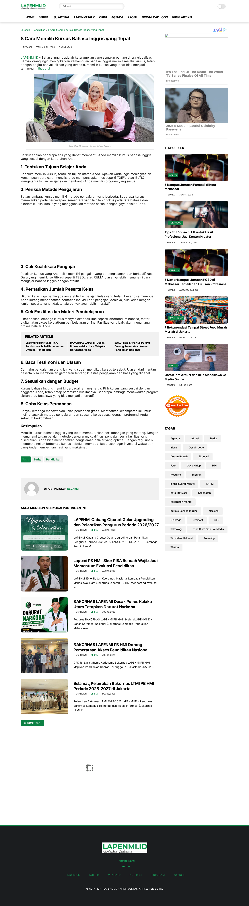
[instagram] (220, 17)
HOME (30, 17)
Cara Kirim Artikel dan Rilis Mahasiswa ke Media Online (195, 377)
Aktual (195, 438)
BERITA (43, 17)
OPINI (103, 17)
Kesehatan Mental (181, 501)
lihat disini (45, 68)
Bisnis (174, 447)
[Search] (121, 6)
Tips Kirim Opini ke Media (208, 529)
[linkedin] (53, 469)
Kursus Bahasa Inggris (184, 510)
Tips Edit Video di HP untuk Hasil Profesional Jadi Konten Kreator (189, 234)
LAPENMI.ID (29, 57)
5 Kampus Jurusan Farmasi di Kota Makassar (190, 187)
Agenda (175, 438)
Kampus (174, 270)
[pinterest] (215, 17)
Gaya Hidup (176, 318)
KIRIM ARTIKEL (182, 17)
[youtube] (226, 17)
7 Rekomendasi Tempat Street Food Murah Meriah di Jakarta (196, 330)
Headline (175, 474)
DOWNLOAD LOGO (155, 17)
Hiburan (196, 474)
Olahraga (175, 519)
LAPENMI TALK (84, 17)
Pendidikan (39, 29)
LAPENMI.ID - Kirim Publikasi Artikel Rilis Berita (133, 888)
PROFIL (132, 17)
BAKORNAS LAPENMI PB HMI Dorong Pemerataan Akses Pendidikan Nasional (132, 346)
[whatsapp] (209, 17)
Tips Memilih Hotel (181, 538)
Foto (173, 465)
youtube (179, 874)
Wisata (174, 547)
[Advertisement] (90, 234)
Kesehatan (204, 492)
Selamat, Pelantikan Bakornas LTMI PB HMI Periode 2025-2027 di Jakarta (113, 686)
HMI (214, 465)
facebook (73, 874)
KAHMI (210, 483)
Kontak (126, 866)
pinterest (135, 874)
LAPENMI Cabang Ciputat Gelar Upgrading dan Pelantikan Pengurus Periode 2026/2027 (116, 522)
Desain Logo (196, 447)
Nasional (214, 510)
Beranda (25, 29)
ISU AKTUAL (61, 17)
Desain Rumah (179, 456)
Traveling (209, 538)
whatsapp (114, 874)
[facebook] (197, 17)
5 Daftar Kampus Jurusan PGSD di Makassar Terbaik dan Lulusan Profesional (196, 282)
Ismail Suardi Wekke (182, 483)
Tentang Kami (126, 861)
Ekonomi (204, 456)
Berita (38, 459)
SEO (216, 519)
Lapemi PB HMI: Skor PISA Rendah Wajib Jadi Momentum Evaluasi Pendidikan (45, 346)
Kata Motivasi (178, 492)
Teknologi (175, 222)
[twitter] (203, 17)
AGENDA (117, 17)
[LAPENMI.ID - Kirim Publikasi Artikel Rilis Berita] (33, 8)
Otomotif (198, 519)
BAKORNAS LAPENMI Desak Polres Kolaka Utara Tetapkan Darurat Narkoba (88, 346)
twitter (94, 874)
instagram (158, 874)
